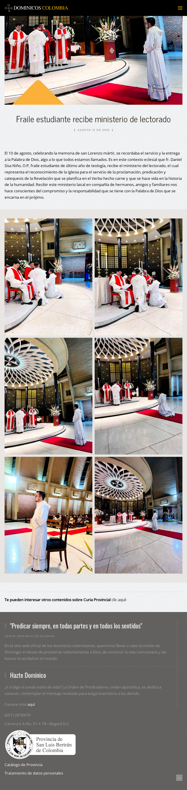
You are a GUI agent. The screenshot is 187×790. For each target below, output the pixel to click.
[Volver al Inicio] (36, 8)
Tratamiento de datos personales (34, 773)
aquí (31, 704)
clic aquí (118, 599)
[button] (180, 8)
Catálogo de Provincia (23, 764)
